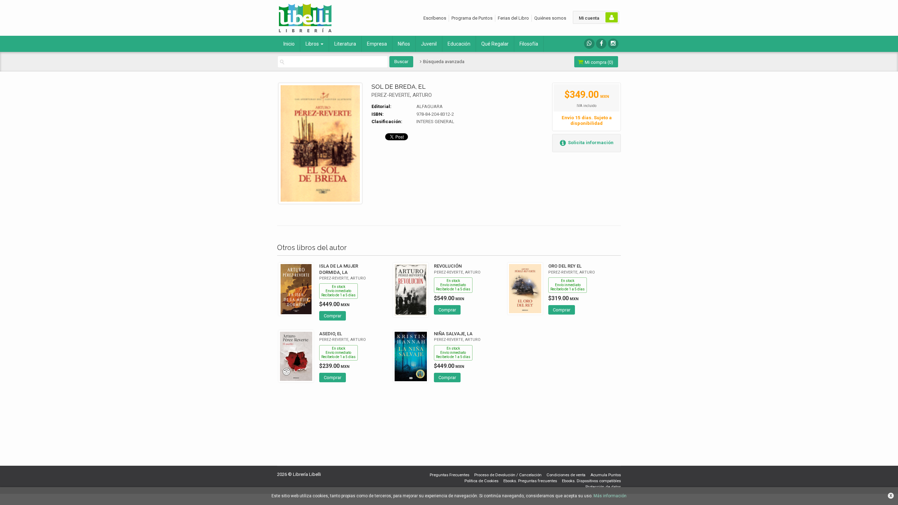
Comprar (332, 315)
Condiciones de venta (566, 475)
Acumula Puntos (605, 475)
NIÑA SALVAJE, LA (453, 333)
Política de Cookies (481, 481)
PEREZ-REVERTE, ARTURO (401, 95)
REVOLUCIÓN (448, 266)
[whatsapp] (589, 44)
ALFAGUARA (429, 106)
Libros (313, 44)
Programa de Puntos (471, 18)
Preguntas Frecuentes (449, 475)
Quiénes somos (550, 18)
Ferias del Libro (513, 18)
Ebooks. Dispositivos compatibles (591, 481)
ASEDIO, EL (330, 333)
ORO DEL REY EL (565, 266)
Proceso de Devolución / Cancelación (508, 475)
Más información (610, 495)
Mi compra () (598, 62)
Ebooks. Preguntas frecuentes (530, 481)
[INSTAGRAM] (613, 44)
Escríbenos (434, 18)
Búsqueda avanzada (443, 61)
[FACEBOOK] (601, 44)
